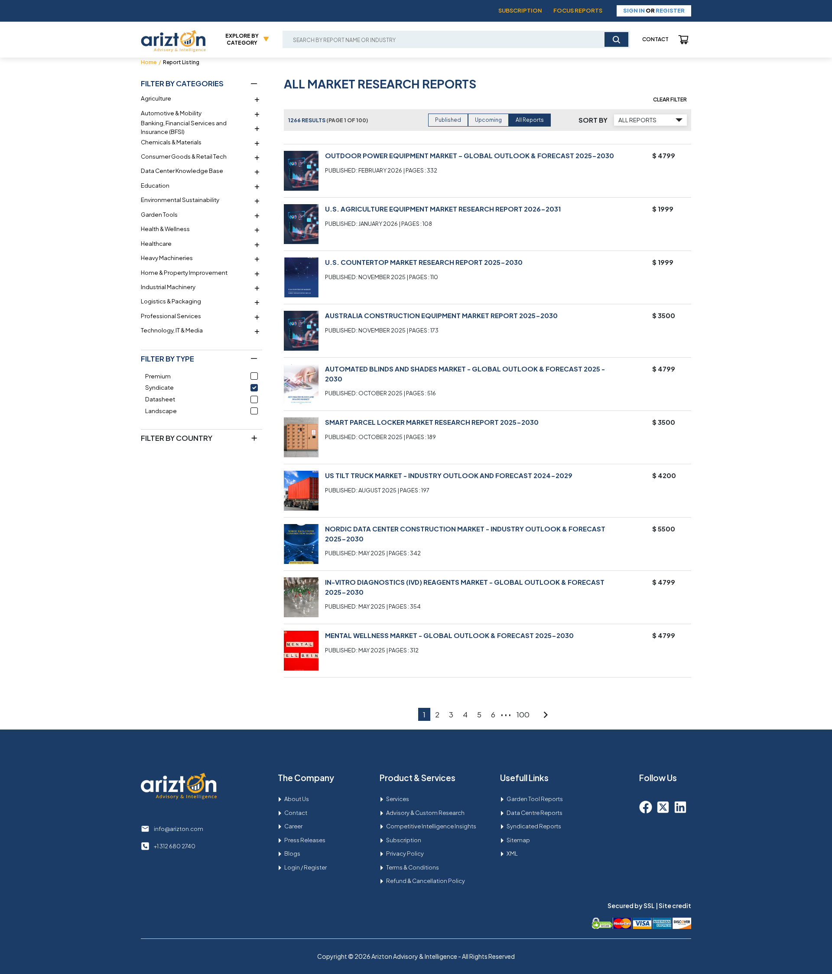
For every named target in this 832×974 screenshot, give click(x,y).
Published (448, 120)
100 (523, 714)
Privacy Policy (405, 853)
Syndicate (159, 387)
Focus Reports (577, 10)
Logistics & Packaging (171, 301)
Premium (158, 376)
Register (670, 10)
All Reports (530, 120)
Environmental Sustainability (180, 199)
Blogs (292, 853)
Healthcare (156, 243)
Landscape (161, 410)
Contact (655, 39)
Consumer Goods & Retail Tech (184, 156)
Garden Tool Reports (535, 798)
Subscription (520, 10)
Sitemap (518, 840)
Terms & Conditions (412, 867)
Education (155, 185)
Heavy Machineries (167, 257)
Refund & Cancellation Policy (425, 880)
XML (512, 853)
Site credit (675, 905)
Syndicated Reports (534, 826)
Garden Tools (159, 214)
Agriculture (156, 98)
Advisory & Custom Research (425, 812)
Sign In (634, 10)
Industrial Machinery (168, 286)
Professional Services (171, 315)
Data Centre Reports (534, 812)
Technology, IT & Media (172, 330)
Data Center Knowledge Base (182, 170)
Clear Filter (670, 99)
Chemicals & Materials (171, 142)
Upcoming (488, 120)
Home (148, 62)
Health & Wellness (165, 228)
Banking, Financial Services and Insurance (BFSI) (184, 127)
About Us (296, 798)
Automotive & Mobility (171, 113)
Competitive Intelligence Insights (431, 826)
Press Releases (304, 840)
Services (397, 798)
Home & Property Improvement (184, 272)
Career (293, 826)
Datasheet (160, 399)
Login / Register (305, 867)
